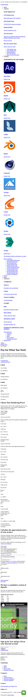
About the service (8, 677)
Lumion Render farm (12, 264)
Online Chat (14, 686)
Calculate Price (4, 360)
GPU (6, 411)
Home (5, 666)
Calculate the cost (5, 559)
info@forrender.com (6, 686)
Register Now (4, 344)
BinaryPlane (11, 695)
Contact (9, 334)
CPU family (4, 549)
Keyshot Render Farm (12, 271)
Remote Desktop (11, 52)
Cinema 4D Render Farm (13, 267)
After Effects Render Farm (13, 260)
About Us (9, 333)
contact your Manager (6, 543)
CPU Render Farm (11, 49)
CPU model (3, 552)
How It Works (10, 337)
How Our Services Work (13, 55)
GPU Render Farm (11, 50)
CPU (2, 411)
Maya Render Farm (11, 263)
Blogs (8, 336)
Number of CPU (5, 553)
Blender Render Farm (12, 266)
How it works (7, 668)
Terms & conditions (8, 680)
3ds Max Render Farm (12, 273)
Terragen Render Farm (12, 268)
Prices (5, 667)
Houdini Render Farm (12, 261)
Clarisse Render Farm (12, 270)
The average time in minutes (7, 556)
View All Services (11, 53)
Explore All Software (12, 274)
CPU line (3, 550)
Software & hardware (9, 679)
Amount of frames (5, 555)
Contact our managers (11, 562)
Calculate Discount (5, 362)
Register (3, 648)
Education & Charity (12, 339)
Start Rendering (4, 580)
